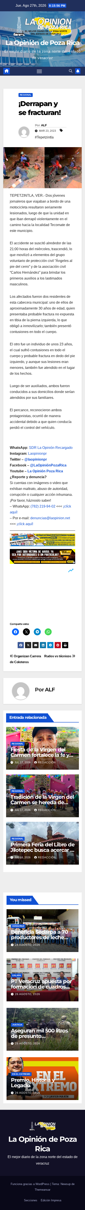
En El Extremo (21, 1074)
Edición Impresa (51, 1200)
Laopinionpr (38, 453)
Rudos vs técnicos (58, 656)
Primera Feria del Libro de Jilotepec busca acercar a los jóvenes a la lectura (42, 850)
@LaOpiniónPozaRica (48, 465)
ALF (44, 125)
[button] (70, 71)
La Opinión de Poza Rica (42, 43)
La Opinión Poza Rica (45, 471)
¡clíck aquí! (25, 524)
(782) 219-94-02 (43, 506)
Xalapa (16, 975)
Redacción (47, 762)
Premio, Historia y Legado (32, 1083)
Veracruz (18, 926)
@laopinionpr (35, 459)
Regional (25, 95)
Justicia (17, 1025)
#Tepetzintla (44, 137)
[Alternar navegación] (39, 71)
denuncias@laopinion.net (50, 518)
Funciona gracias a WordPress (30, 1184)
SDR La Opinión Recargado (51, 447)
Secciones (30, 1200)
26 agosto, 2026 (27, 944)
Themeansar (42, 1189)
